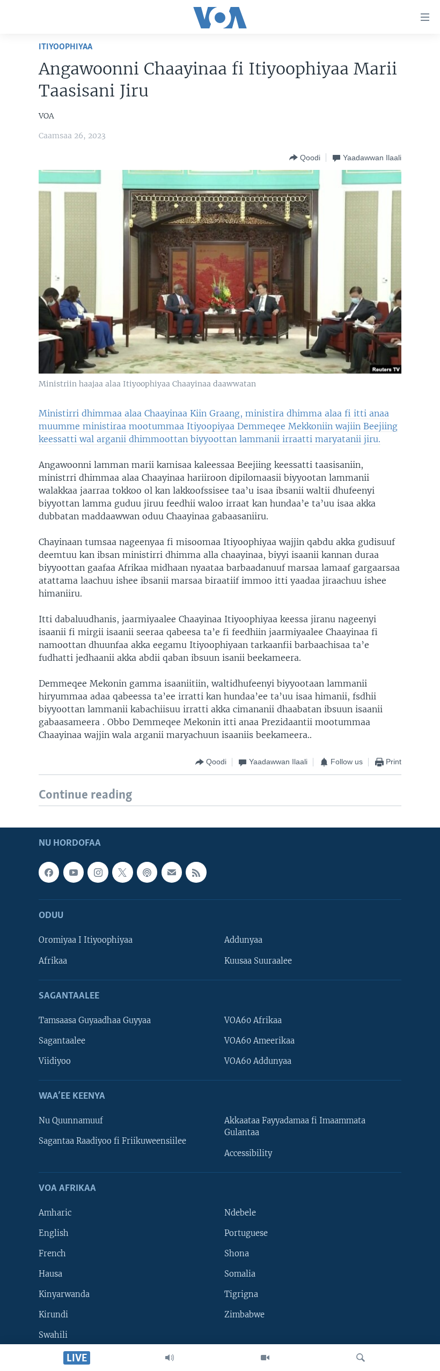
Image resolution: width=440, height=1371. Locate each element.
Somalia (239, 1274)
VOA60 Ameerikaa (259, 1041)
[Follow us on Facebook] (49, 872)
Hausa (50, 1274)
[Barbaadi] (360, 1357)
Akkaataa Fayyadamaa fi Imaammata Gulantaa (294, 1126)
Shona (236, 1253)
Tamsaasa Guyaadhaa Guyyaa (95, 1020)
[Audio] (169, 1357)
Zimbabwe (244, 1315)
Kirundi (53, 1315)
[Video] (265, 1357)
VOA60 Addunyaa (257, 1061)
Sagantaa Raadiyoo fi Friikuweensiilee (112, 1141)
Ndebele (240, 1213)
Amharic (55, 1213)
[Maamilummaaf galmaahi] (172, 872)
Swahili (53, 1335)
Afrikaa (53, 960)
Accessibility (248, 1153)
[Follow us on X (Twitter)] (122, 872)
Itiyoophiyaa (65, 46)
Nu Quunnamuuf (71, 1121)
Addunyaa (243, 940)
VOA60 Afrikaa (253, 1020)
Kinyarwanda (64, 1294)
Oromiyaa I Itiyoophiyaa (86, 940)
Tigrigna (241, 1294)
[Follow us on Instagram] (97, 872)
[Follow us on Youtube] (73, 872)
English (54, 1233)
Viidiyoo (55, 1061)
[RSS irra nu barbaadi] (196, 872)
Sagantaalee (62, 1041)
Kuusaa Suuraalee (258, 960)
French (52, 1253)
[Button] (304, 157)
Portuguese (246, 1233)
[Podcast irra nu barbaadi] (147, 872)
